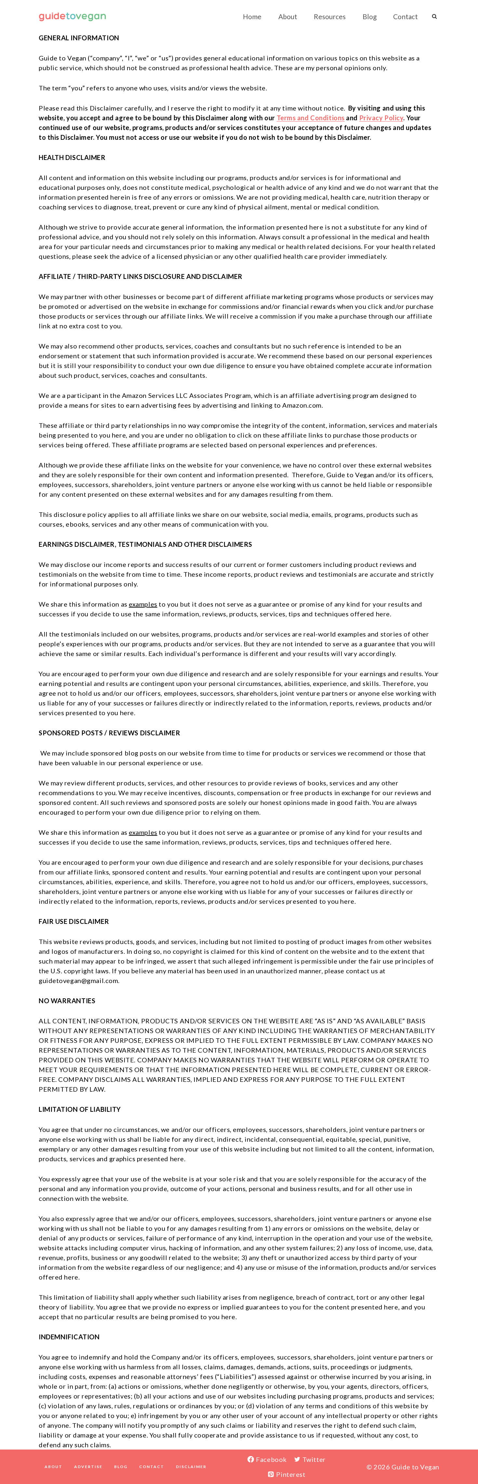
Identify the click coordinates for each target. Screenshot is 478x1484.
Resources (330, 16)
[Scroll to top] (461, 1457)
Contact (405, 16)
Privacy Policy (381, 118)
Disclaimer (191, 1466)
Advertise (88, 1466)
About (287, 16)
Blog (370, 16)
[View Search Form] (434, 16)
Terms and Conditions (311, 118)
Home (252, 16)
